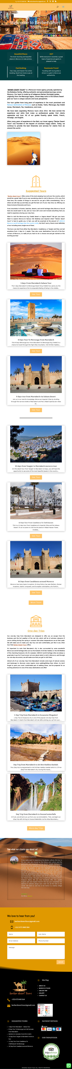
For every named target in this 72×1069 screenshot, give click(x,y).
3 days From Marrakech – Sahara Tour (19, 1027)
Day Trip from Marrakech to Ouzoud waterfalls (36, 814)
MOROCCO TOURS (44, 988)
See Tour (36, 294)
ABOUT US (42, 986)
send (60, 962)
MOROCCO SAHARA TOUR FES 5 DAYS (20, 1034)
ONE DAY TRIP (43, 991)
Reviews (30, 896)
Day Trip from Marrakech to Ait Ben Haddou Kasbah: (36, 765)
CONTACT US (43, 996)
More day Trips (36, 828)
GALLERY (41, 993)
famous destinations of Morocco (19, 105)
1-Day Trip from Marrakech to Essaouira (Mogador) (36, 715)
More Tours (36, 602)
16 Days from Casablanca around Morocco (21, 1046)
